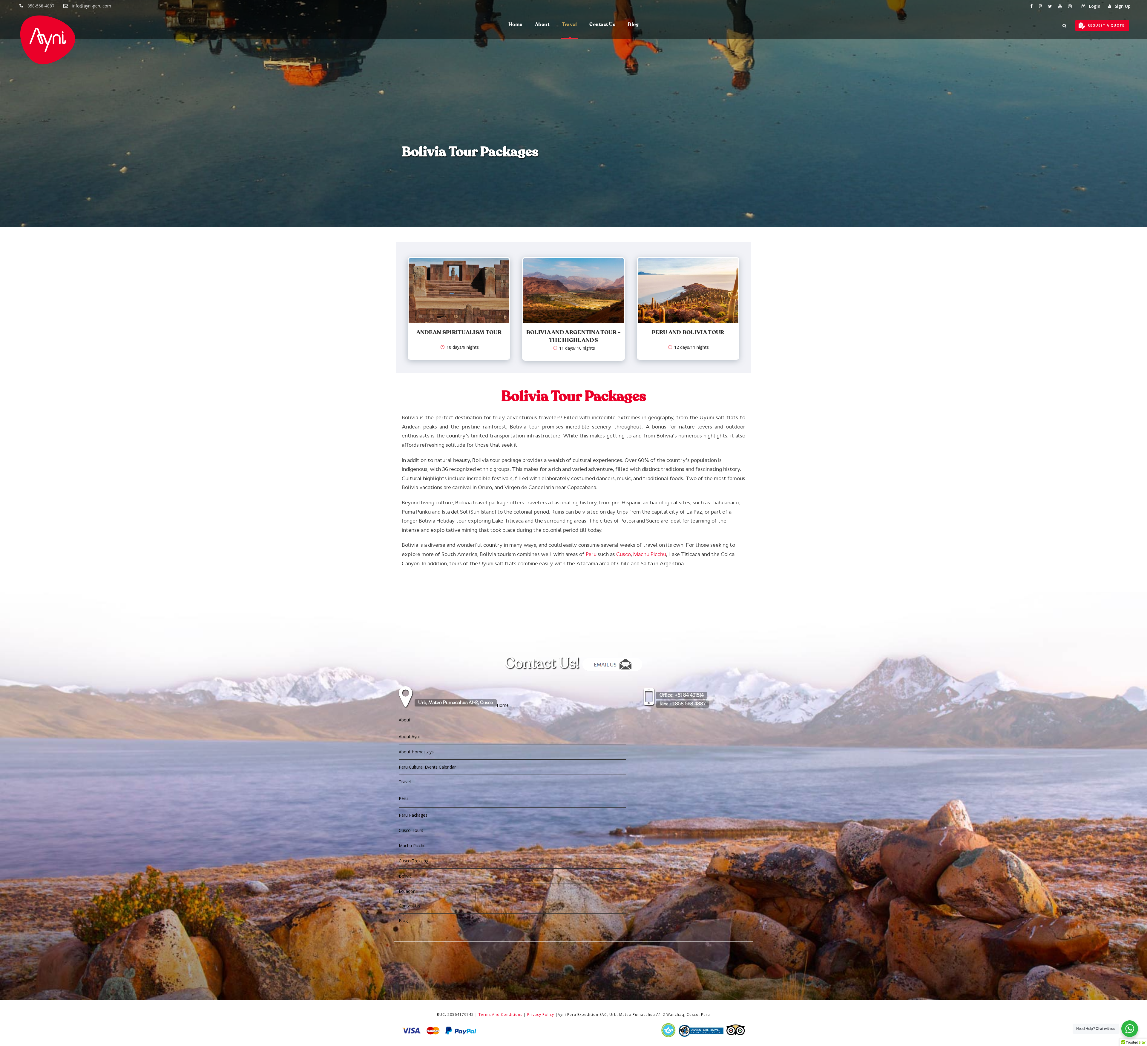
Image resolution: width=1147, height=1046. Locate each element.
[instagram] (1070, 6)
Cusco (623, 554)
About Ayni (409, 736)
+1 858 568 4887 (683, 704)
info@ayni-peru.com (91, 6)
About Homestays (416, 752)
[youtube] (1060, 6)
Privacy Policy (540, 1014)
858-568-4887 (40, 6)
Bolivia (405, 876)
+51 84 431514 (682, 695)
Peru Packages (413, 815)
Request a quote (1106, 25)
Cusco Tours (411, 830)
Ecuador (407, 891)
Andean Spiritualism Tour (459, 332)
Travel (569, 24)
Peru (591, 554)
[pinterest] (1040, 6)
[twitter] (1050, 6)
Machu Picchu (649, 554)
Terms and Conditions (500, 1014)
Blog (633, 24)
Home (515, 24)
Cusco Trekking (413, 861)
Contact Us (602, 24)
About (542, 24)
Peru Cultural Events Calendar (427, 767)
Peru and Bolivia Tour (688, 332)
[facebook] (1031, 6)
